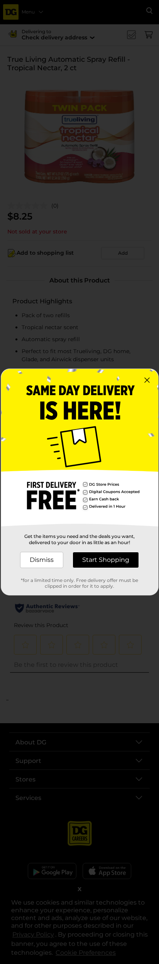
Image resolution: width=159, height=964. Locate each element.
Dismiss (42, 559)
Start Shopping (105, 559)
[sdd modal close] (147, 380)
